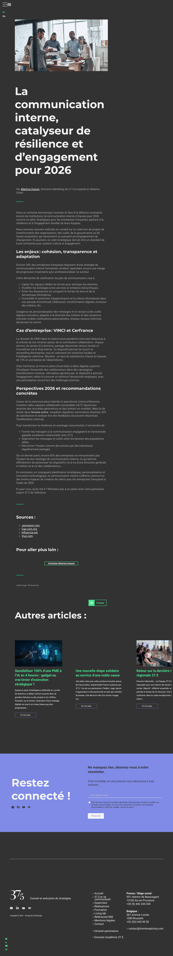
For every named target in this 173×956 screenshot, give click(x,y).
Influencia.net (30, 532)
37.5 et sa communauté (102, 898)
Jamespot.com (31, 525)
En (4, 16)
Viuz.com (27, 536)
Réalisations (101, 906)
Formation (100, 909)
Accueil (98, 893)
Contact (99, 924)
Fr (4, 12)
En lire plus (26, 715)
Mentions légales (104, 920)
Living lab (100, 913)
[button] (6, 4)
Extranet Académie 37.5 (108, 937)
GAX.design (37, 916)
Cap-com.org (29, 529)
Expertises (100, 902)
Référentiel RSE (103, 916)
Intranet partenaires (106, 931)
